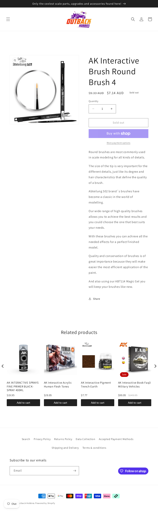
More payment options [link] (118, 142)
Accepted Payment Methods (116, 439)
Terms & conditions (94, 447)
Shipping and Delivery (65, 447)
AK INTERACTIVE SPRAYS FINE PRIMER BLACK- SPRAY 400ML (23, 386)
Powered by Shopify (45, 503)
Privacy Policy (42, 439)
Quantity (93, 101)
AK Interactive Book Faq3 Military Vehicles (134, 384)
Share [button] (96, 298)
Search (26, 439)
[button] (8, 19)
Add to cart (23, 402)
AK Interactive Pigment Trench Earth (96, 384)
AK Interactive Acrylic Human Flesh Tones (58, 384)
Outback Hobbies (26, 503)
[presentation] (2, 366)
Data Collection (85, 439)
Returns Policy (63, 439)
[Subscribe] (74, 470)
